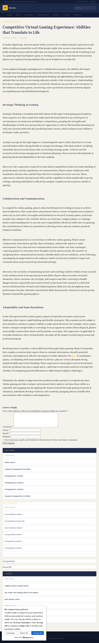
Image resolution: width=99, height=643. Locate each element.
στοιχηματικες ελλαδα (14, 476)
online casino (10, 462)
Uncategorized (11, 22)
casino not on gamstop (14, 613)
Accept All (37, 633)
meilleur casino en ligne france (16, 586)
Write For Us (82, 1)
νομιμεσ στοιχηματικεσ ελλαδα (17, 469)
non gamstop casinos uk (14, 521)
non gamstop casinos (13, 534)
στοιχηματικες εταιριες (14, 483)
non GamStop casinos (13, 514)
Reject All (24, 633)
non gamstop (9, 561)
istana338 (7, 567)
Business (29, 15)
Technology (43, 15)
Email (6, 433)
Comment (8, 426)
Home (9, 15)
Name (6, 430)
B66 (73, 355)
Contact (93, 1)
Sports (56, 15)
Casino (66, 15)
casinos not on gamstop (14, 619)
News (18, 15)
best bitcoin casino (12, 599)
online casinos (10, 606)
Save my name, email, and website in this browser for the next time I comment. (41, 439)
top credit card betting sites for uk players (21, 592)
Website (6, 436)
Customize (10, 633)
